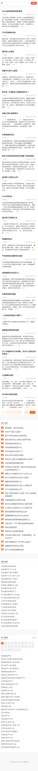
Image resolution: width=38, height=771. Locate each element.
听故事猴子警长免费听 (9, 572)
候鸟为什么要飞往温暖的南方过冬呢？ (19, 459)
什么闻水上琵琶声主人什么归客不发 (18, 508)
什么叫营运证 (7, 196)
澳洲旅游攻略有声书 (8, 672)
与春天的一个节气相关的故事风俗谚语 (19, 523)
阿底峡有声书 (6, 656)
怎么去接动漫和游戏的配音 (12, 11)
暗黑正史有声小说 (8, 722)
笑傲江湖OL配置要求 (10, 113)
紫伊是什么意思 (8, 51)
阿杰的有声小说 (7, 738)
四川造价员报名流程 (9, 394)
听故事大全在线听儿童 (9, 613)
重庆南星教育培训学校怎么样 (16, 512)
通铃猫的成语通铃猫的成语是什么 (17, 519)
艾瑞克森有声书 (7, 681)
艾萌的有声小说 (7, 735)
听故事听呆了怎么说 (8, 569)
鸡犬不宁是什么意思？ (13, 432)
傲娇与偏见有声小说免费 (10, 697)
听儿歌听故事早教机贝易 (10, 598)
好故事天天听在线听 (8, 610)
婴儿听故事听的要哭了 (9, 620)
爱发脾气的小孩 (7, 690)
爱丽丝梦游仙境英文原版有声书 (13, 678)
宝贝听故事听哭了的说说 (10, 594)
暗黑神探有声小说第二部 (10, 725)
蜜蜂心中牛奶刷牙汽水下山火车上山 (18, 474)
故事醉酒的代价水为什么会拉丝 (17, 515)
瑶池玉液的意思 (11, 527)
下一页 (33, 412)
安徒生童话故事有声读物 (10, 700)
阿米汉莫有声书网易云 (9, 731)
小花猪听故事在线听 (8, 607)
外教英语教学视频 (9, 294)
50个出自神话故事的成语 (14, 550)
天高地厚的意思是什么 (13, 447)
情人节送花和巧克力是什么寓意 (17, 477)
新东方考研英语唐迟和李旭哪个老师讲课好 (18, 156)
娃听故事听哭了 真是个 (9, 579)
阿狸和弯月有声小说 (8, 744)
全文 (22, 26)
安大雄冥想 (5, 712)
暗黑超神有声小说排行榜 (10, 662)
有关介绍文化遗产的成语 (14, 455)
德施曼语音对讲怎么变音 (14, 546)
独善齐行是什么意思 (9, 71)
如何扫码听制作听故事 (9, 626)
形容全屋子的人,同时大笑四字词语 (18, 440)
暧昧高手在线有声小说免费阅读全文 (14, 709)
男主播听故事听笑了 (8, 591)
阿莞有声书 (5, 716)
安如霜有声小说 (7, 719)
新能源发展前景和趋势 (10, 330)
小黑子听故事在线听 (8, 601)
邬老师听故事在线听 (8, 566)
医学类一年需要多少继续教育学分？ (15, 92)
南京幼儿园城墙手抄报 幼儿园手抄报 (18, 504)
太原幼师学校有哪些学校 (14, 463)
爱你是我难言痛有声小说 (10, 747)
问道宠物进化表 (8, 135)
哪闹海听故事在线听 (8, 582)
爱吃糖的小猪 (6, 706)
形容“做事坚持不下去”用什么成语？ (18, 542)
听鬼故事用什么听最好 (9, 604)
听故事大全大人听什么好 (10, 576)
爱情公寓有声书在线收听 (10, 741)
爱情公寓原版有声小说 (9, 684)
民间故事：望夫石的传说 (14, 428)
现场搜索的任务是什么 (10, 273)
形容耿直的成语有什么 (13, 443)
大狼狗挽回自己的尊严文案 (15, 500)
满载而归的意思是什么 (13, 481)
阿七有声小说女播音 (8, 665)
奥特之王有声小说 (8, 703)
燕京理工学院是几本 (9, 218)
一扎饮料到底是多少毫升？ (12, 315)
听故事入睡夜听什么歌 (9, 585)
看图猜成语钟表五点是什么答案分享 (18, 485)
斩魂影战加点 (7, 239)
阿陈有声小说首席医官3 (10, 668)
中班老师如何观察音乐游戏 (12, 256)
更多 (34, 637)
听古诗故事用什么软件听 (10, 623)
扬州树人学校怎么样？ (10, 177)
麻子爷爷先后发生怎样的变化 (16, 436)
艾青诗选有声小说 (8, 728)
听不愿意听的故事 (8, 617)
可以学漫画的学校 (9, 32)
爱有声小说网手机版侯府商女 (12, 659)
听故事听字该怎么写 (8, 588)
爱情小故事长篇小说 (8, 694)
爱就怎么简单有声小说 (9, 675)
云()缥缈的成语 (7, 375)
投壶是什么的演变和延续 (14, 531)
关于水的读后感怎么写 (13, 489)
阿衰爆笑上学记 (7, 687)
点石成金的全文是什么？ (14, 451)
